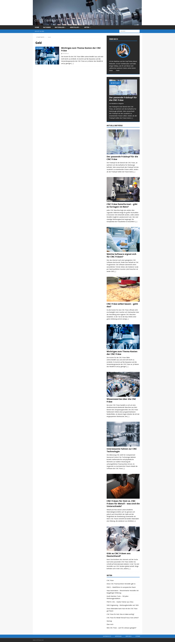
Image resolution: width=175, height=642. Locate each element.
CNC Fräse (110, 580)
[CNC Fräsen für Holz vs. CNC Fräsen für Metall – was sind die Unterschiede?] (123, 486)
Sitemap (109, 621)
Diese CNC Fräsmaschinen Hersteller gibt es (121, 584)
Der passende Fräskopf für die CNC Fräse (123, 98)
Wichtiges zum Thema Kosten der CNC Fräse (81, 49)
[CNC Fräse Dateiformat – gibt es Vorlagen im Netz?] (123, 189)
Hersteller (74, 27)
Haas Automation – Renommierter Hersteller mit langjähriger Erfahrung (123, 592)
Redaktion (66, 53)
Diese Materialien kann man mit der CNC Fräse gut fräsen (122, 610)
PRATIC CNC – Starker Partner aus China (120, 602)
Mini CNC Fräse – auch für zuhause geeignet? (121, 628)
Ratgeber (47, 27)
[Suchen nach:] (129, 31)
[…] (72, 63)
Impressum (118, 636)
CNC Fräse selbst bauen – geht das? (122, 305)
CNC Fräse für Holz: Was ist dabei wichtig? (120, 614)
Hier (114, 70)
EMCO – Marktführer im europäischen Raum (121, 587)
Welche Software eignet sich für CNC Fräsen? (121, 255)
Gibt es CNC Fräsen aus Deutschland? (119, 554)
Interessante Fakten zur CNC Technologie (122, 450)
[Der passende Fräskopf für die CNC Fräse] (123, 87)
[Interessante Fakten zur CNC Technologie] (123, 434)
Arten (86, 27)
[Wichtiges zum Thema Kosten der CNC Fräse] (123, 336)
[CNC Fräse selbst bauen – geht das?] (123, 289)
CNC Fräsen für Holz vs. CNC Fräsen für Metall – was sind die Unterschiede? (123, 504)
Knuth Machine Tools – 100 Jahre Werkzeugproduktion (117, 597)
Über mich (110, 624)
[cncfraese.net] (87, 24)
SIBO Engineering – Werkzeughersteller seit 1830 (123, 605)
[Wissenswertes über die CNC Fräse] (123, 384)
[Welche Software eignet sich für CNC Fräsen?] (123, 239)
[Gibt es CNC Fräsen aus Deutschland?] (123, 538)
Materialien (59, 27)
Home (37, 27)
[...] (132, 118)
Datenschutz (107, 636)
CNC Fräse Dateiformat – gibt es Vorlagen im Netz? (122, 205)
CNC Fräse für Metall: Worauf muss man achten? (123, 618)
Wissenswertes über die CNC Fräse (121, 400)
